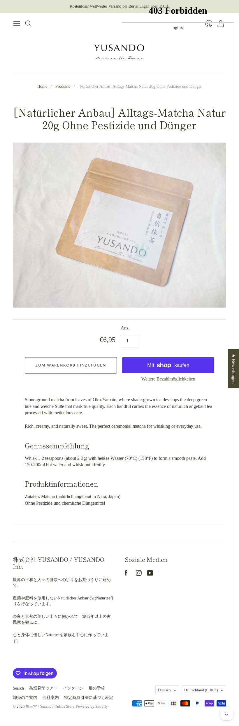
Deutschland (201, 690)
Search (18, 688)
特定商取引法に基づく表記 (88, 697)
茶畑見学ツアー (43, 688)
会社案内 (51, 697)
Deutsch (164, 690)
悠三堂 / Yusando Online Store (50, 706)
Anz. (125, 327)
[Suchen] (28, 23)
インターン (73, 688)
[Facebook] (126, 574)
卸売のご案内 (25, 697)
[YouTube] (150, 574)
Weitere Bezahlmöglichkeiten (168, 378)
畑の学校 (97, 688)
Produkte (62, 86)
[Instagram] (139, 574)
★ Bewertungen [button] (233, 369)
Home (42, 86)
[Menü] (16, 23)
